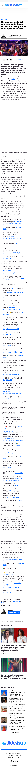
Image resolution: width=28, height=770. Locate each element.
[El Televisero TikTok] (19, 761)
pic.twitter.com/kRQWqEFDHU (13, 440)
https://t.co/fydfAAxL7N (11, 329)
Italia (13, 79)
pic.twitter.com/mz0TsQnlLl (12, 375)
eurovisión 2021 (5, 621)
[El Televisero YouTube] (18, 761)
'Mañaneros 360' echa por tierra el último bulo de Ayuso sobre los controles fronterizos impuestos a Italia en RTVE (14, 648)
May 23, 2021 (20, 445)
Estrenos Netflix (11, 1)
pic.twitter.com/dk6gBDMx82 (12, 352)
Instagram (4, 603)
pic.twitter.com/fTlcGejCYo (11, 587)
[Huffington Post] (14, 765)
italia (15, 621)
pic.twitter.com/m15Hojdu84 (12, 394)
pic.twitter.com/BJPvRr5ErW (12, 309)
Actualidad (4, 19)
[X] (20, 35)
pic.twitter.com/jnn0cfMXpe (15, 292)
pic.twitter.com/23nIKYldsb (12, 224)
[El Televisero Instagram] (15, 761)
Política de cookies (20, 755)
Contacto (17, 757)
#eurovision (17, 583)
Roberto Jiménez (14, 35)
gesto (11, 621)
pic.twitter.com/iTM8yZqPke (12, 253)
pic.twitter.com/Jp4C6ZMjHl (12, 480)
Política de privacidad (16, 753)
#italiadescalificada (13, 497)
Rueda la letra (19, 1)
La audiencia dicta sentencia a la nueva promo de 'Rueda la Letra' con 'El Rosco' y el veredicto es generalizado (17, 693)
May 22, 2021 (7, 258)
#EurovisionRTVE (10, 438)
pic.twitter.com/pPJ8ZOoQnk (12, 273)
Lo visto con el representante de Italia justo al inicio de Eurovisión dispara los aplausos (13, 676)
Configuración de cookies (9, 755)
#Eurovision (18, 222)
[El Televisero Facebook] (11, 761)
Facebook (15, 601)
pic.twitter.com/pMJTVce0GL (12, 238)
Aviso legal (8, 753)
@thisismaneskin (8, 574)
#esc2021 (6, 585)
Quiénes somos (11, 757)
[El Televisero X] (13, 761)
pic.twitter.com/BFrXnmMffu (12, 560)
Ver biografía (12, 612)
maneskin (20, 621)
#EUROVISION (8, 432)
